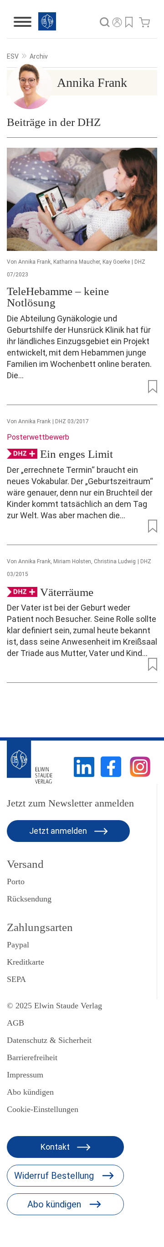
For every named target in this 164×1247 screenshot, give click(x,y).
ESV (13, 56)
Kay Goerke (116, 262)
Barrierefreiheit (32, 1057)
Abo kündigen (30, 1092)
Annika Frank (34, 262)
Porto (16, 881)
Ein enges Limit (76, 454)
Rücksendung (29, 898)
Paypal (18, 944)
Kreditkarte (25, 962)
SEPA (16, 979)
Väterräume (66, 592)
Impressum (25, 1074)
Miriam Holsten (72, 561)
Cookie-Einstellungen (42, 1109)
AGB (15, 1022)
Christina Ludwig (115, 561)
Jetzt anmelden (59, 831)
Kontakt (56, 1147)
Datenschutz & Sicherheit (49, 1040)
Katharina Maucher (76, 262)
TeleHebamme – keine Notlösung (58, 297)
